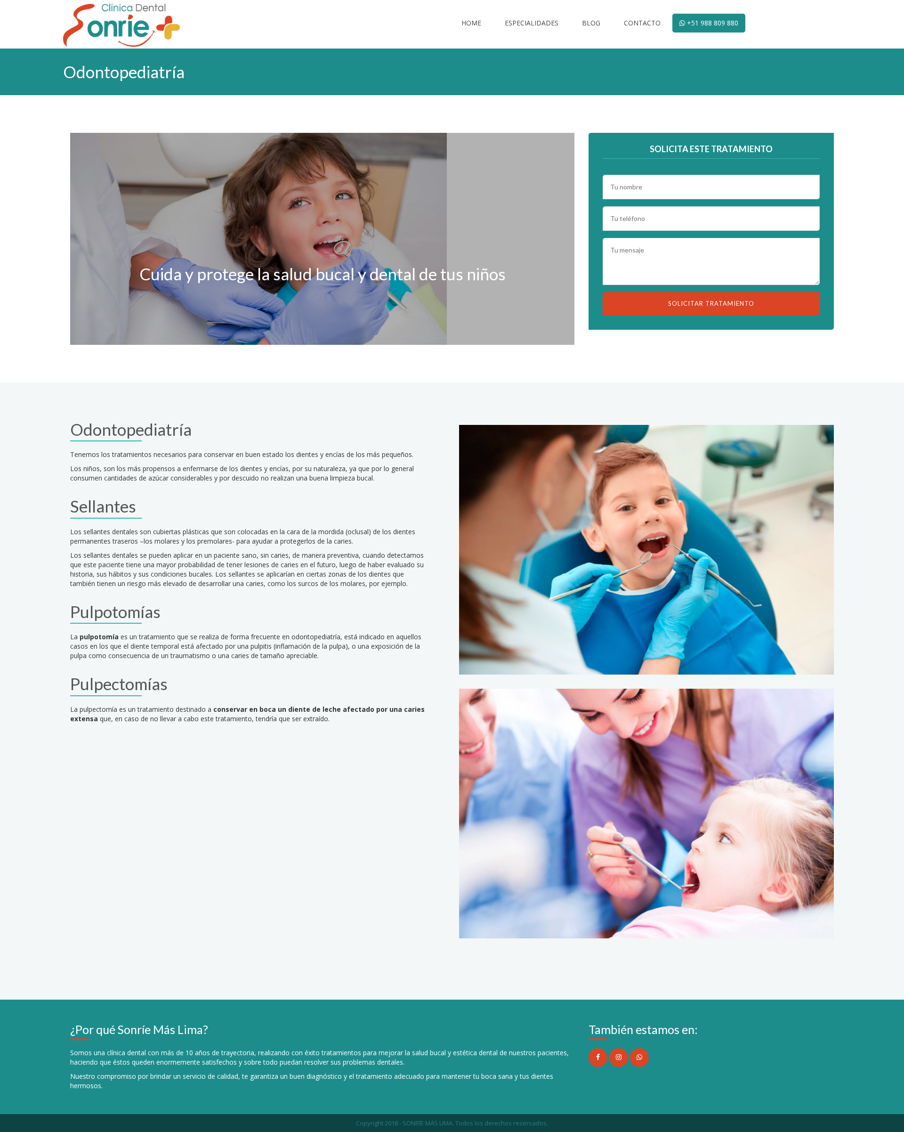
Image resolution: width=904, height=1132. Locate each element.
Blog (591, 22)
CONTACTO (642, 22)
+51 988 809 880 (711, 22)
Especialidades (531, 22)
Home (471, 22)
